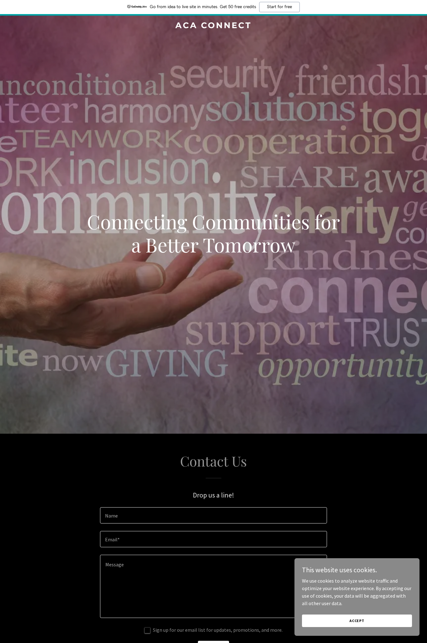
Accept (356, 620)
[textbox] (213, 515)
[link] (213, 26)
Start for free (279, 7)
